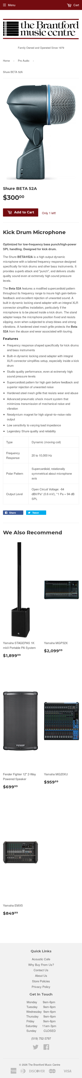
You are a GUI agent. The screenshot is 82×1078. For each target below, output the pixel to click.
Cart (76, 5)
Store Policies (41, 981)
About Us (41, 975)
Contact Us (41, 970)
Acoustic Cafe (41, 959)
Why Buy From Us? (41, 964)
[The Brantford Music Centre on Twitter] (36, 1048)
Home (6, 60)
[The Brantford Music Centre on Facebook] (46, 1048)
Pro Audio (23, 60)
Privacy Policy (41, 987)
